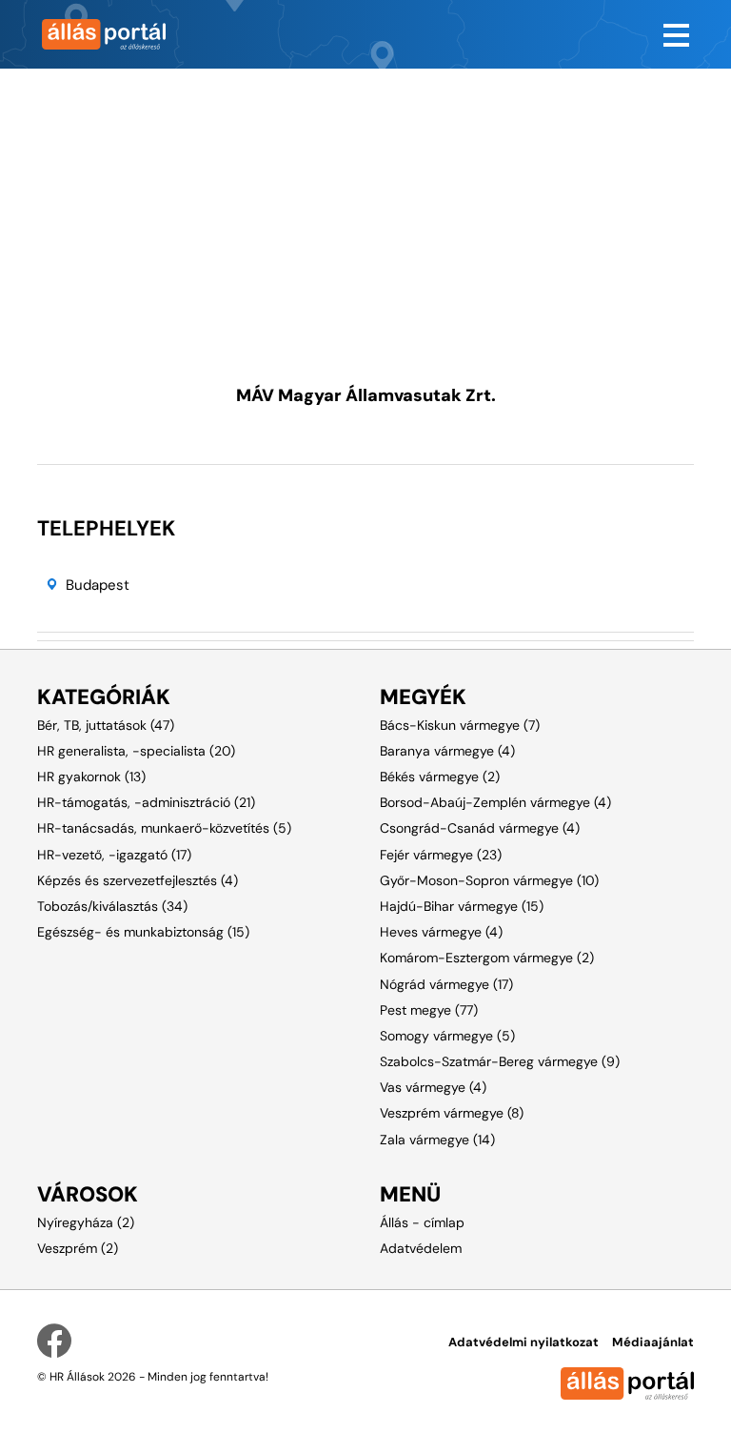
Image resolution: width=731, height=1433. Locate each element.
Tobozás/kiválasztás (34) (112, 906)
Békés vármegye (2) (440, 776)
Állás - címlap (422, 1222)
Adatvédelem (421, 1248)
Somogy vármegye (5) (447, 1035)
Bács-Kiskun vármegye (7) (460, 725)
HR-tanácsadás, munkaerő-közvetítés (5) (164, 828)
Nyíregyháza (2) (85, 1222)
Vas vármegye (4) (433, 1087)
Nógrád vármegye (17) (446, 984)
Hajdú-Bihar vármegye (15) (461, 906)
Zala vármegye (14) (437, 1139)
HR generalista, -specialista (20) (136, 750)
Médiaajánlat (653, 1342)
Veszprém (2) (77, 1248)
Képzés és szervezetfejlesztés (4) (137, 880)
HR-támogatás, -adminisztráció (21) (146, 802)
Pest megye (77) (429, 1010)
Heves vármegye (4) (441, 931)
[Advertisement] (365, 202)
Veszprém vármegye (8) (452, 1112)
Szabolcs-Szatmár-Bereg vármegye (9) (500, 1061)
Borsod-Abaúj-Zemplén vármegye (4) (495, 802)
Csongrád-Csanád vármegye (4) (480, 828)
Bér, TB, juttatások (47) (105, 725)
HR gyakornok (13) (91, 776)
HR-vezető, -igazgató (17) (114, 854)
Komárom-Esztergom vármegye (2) (487, 957)
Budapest (97, 585)
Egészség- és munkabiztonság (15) (143, 931)
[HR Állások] (194, 34)
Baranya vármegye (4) (447, 750)
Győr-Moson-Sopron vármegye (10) (489, 880)
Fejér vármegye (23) (441, 854)
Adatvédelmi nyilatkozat (523, 1342)
